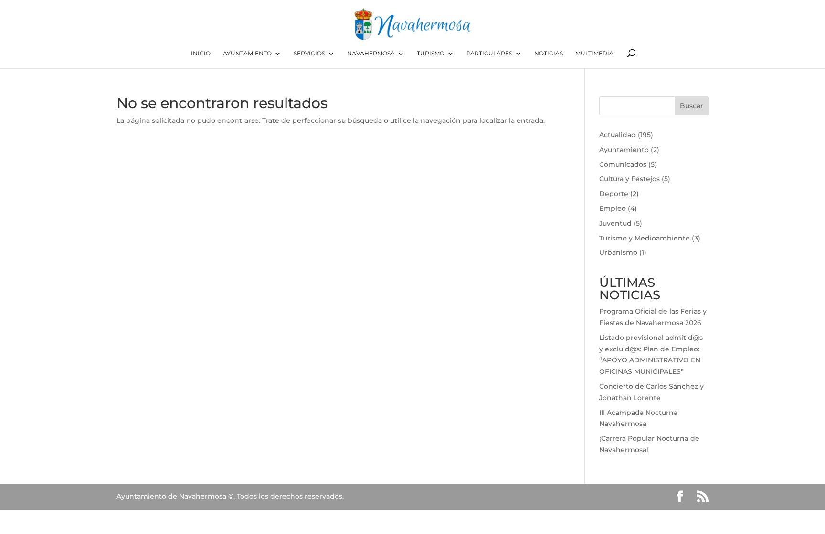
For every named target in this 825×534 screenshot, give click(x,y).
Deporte (613, 193)
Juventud (615, 223)
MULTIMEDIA (594, 53)
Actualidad (617, 135)
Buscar (691, 105)
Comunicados (622, 164)
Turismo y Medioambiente (644, 238)
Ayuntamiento (624, 149)
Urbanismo (618, 252)
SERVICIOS (309, 53)
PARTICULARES (489, 53)
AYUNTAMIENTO (247, 53)
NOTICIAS (548, 53)
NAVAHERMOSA (371, 53)
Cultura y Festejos (629, 178)
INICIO (201, 53)
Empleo (612, 208)
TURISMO (430, 53)
